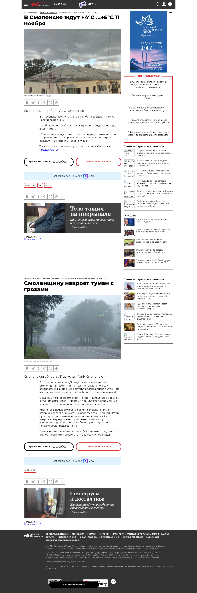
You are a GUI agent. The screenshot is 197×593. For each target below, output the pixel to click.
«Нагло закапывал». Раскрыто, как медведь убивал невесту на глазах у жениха (154, 173)
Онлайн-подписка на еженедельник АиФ (100, 537)
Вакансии (104, 534)
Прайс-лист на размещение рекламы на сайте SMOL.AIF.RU (141, 534)
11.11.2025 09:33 (30, 12)
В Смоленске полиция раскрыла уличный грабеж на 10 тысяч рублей (148, 121)
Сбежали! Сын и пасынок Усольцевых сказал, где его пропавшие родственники (155, 316)
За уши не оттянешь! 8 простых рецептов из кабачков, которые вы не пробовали (155, 326)
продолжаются (49, 149)
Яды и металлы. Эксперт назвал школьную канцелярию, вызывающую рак (152, 306)
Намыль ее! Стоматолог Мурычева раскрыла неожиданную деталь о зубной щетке (153, 163)
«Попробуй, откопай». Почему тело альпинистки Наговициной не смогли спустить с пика (154, 286)
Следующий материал (74, 585)
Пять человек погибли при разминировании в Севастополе (151, 241)
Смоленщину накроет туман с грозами (148, 96)
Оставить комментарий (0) (98, 162)
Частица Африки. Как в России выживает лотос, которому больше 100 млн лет (154, 183)
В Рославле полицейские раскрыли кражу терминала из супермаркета (148, 133)
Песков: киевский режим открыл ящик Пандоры (152, 220)
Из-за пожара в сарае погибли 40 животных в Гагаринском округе (148, 109)
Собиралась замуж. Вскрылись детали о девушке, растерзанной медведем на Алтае (153, 203)
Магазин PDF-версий (133, 537)
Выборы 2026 (152, 537)
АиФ (49, 95)
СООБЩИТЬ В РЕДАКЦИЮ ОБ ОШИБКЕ (62, 540)
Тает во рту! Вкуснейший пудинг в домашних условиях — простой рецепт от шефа (153, 296)
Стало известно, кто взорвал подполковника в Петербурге (150, 251)
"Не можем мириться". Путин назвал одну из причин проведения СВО (153, 261)
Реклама (91, 534)
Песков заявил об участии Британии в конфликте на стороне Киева (153, 231)
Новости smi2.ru (34, 239)
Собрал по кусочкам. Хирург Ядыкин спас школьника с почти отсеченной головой (155, 193)
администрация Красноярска (38, 361)
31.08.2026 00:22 (31, 278)
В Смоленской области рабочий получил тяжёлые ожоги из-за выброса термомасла (148, 84)
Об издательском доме (57, 534)
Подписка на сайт (67, 537)
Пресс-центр (78, 534)
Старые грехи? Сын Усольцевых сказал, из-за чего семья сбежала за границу (154, 153)
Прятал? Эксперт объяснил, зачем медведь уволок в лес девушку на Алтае (153, 336)
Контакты (50, 537)
